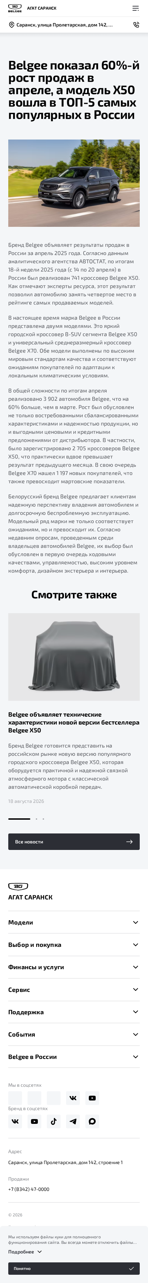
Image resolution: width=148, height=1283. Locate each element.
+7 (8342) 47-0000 (28, 1189)
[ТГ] (73, 1121)
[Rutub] (15, 1098)
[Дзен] (34, 1098)
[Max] (54, 1098)
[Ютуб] (92, 1098)
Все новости (29, 841)
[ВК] (73, 1098)
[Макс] (92, 1121)
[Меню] (135, 8)
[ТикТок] (54, 1121)
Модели (20, 922)
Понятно (22, 1268)
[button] (19, 819)
